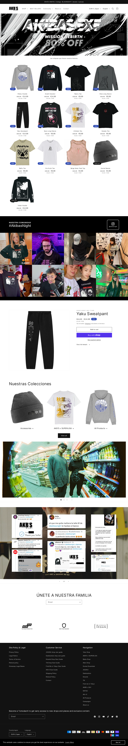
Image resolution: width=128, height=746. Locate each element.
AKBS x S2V (87, 687)
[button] (25, 9)
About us (86, 705)
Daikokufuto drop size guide (55, 656)
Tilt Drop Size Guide (53, 663)
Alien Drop (86, 663)
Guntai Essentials (89, 666)
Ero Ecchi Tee (50, 168)
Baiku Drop (86, 659)
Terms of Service (15, 659)
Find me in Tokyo (89, 684)
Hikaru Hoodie (22, 94)
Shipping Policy (51, 673)
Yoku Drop (86, 652)
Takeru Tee (78, 94)
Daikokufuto (87, 673)
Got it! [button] (118, 742)
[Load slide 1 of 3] (61, 499)
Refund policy (13, 663)
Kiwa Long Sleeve (106, 94)
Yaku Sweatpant (22, 131)
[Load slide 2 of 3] (64, 499)
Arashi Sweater (50, 94)
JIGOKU (85, 670)
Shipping (87, 323)
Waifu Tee (22, 168)
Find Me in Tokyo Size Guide (56, 666)
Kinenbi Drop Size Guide (54, 659)
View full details (82, 344)
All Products (99, 428)
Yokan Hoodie (22, 205)
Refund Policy (50, 677)
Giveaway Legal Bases (17, 666)
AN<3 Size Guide (52, 670)
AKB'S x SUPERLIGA (63, 428)
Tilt (84, 680)
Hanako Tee (106, 131)
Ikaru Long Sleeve (50, 131)
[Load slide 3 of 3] (67, 499)
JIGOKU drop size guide (54, 652)
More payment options (94, 340)
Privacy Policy (13, 652)
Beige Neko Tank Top (78, 168)
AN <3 (85, 694)
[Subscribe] (80, 602)
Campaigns (87, 701)
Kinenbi (85, 677)
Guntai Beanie (105, 168)
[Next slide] (72, 500)
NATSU (85, 691)
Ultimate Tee (78, 131)
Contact (48, 680)
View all (64, 435)
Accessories (25, 428)
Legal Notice (13, 656)
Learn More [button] (69, 742)
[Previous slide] (56, 500)
